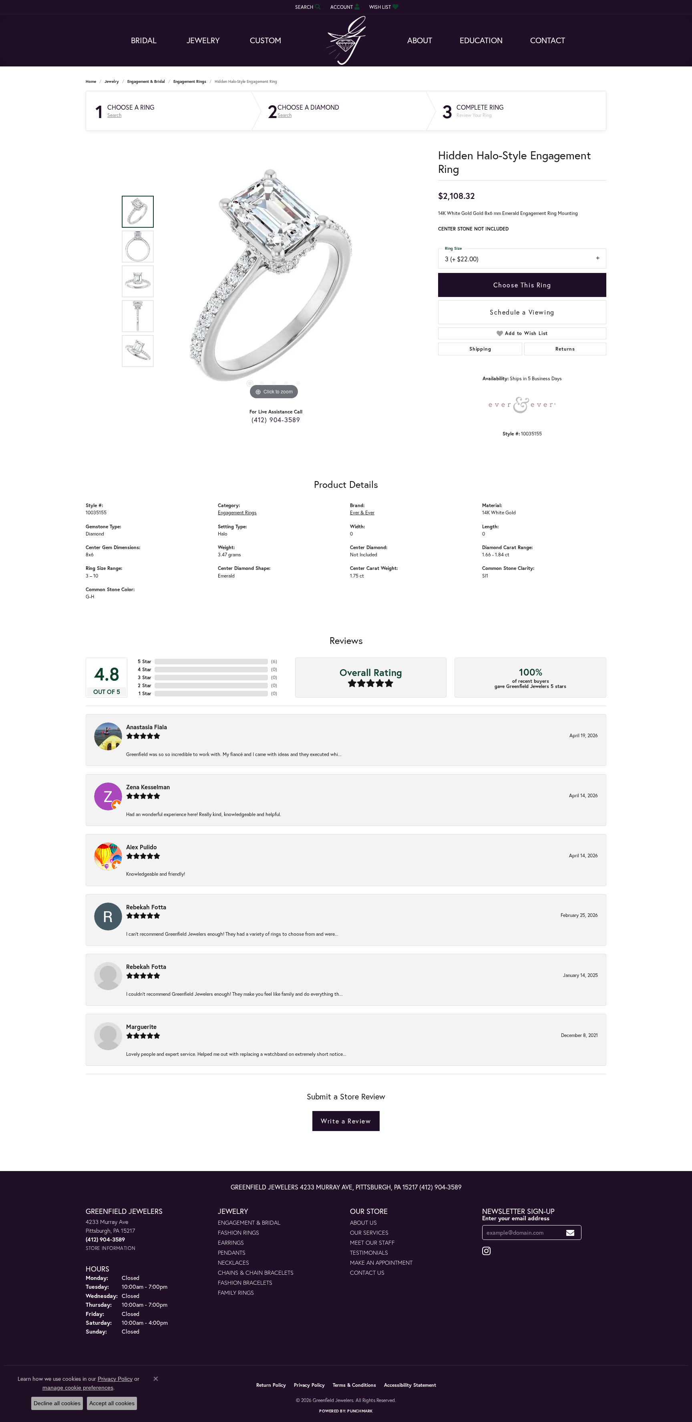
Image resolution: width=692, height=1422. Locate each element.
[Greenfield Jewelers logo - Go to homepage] (346, 40)
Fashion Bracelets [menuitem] (245, 1282)
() (274, 661)
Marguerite (141, 1027)
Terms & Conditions (354, 1385)
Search (114, 115)
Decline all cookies (57, 1403)
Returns (565, 349)
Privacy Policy (309, 1385)
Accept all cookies (112, 1403)
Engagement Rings (189, 81)
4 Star (144, 669)
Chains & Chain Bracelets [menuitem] (256, 1272)
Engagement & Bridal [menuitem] (249, 1222)
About (419, 40)
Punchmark (359, 1411)
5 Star (144, 661)
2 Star (144, 685)
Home (91, 81)
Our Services (369, 1232)
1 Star (145, 693)
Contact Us (367, 1272)
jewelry (112, 81)
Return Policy (271, 1385)
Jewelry (203, 40)
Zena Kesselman (148, 787)
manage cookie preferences (77, 1387)
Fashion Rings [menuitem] (238, 1232)
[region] (274, 281)
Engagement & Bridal (146, 81)
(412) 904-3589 (276, 419)
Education (481, 40)
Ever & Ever (362, 512)
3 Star (144, 677)
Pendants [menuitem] (231, 1252)
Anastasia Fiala (146, 727)
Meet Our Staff (372, 1242)
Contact (547, 40)
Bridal (144, 40)
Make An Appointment (381, 1262)
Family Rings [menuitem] (236, 1292)
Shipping (480, 349)
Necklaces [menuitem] (233, 1262)
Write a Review (346, 1121)
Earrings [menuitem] (231, 1242)
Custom (265, 40)
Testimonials (369, 1252)
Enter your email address (515, 1218)
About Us (363, 1222)
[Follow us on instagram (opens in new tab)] (486, 1251)
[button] (307, 7)
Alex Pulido (141, 847)
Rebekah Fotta (146, 907)
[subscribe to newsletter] (570, 1232)
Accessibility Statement (410, 1385)
